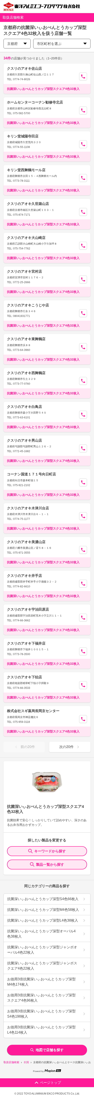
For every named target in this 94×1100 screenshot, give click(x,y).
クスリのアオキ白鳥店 (24, 407)
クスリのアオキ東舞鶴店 (26, 339)
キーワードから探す (50, 851)
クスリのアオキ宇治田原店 (28, 609)
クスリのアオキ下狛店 (24, 677)
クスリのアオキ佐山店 (24, 68)
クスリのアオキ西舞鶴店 (26, 373)
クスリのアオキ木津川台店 (28, 508)
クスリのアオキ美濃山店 (26, 542)
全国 (26, 1062)
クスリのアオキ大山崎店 (26, 238)
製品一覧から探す (50, 864)
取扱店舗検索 (11, 1062)
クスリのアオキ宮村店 (24, 271)
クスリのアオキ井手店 (24, 576)
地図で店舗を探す (50, 1050)
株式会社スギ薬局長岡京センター (33, 711)
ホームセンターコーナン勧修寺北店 (35, 102)
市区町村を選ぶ (49, 44)
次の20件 (66, 747)
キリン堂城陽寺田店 (22, 136)
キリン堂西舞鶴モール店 (26, 170)
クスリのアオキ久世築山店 (28, 204)
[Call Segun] (83, 76)
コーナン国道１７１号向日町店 (31, 474)
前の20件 (28, 747)
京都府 (12, 44)
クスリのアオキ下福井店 (26, 643)
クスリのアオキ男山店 (24, 440)
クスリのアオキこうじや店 (28, 305)
